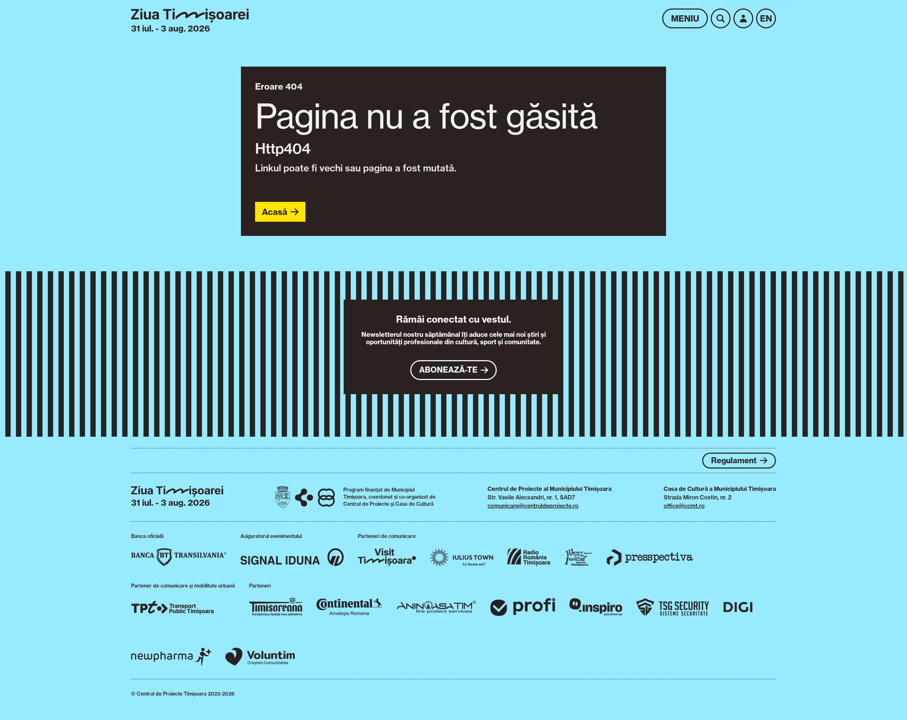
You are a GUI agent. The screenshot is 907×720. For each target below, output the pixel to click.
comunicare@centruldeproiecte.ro (533, 505)
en (766, 18)
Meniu (685, 18)
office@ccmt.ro (684, 505)
